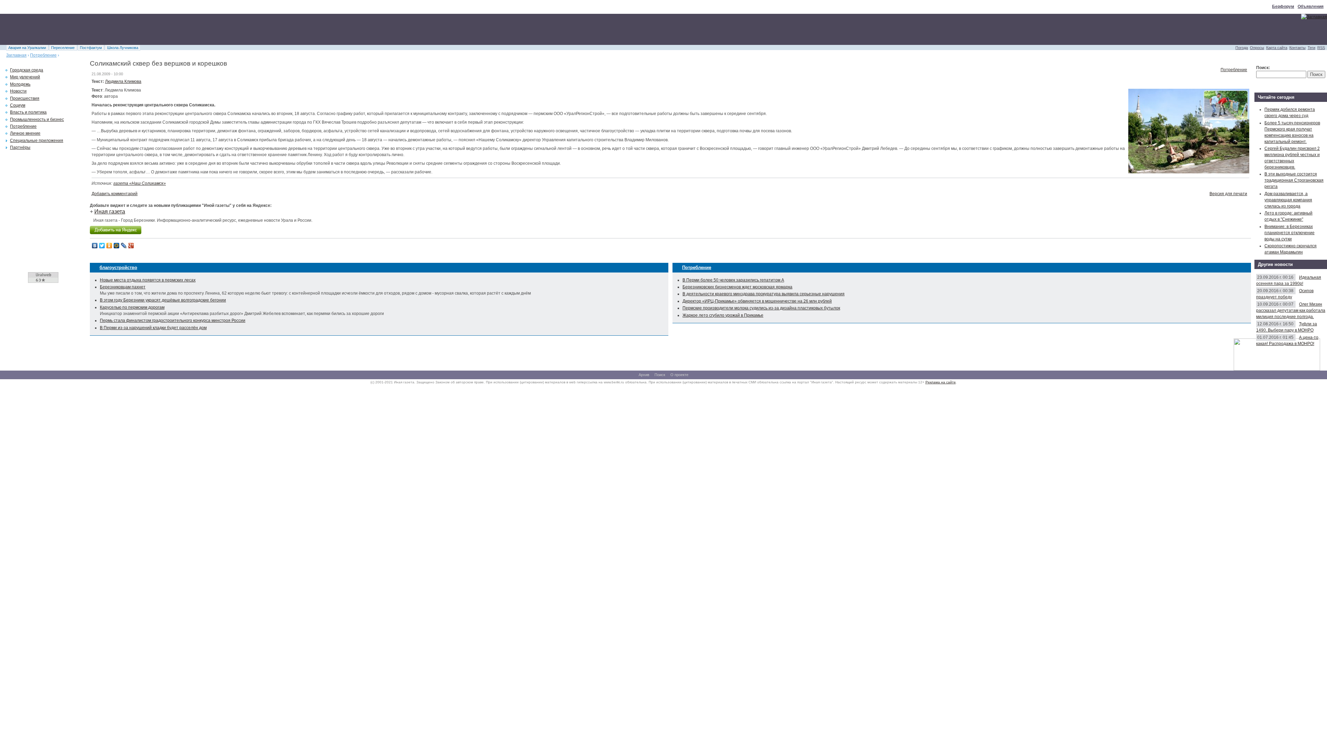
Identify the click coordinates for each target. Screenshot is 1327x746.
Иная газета (109, 211)
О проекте (679, 375)
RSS (1321, 48)
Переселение (63, 48)
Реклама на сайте (940, 382)
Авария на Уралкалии (27, 48)
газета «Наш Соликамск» (139, 183)
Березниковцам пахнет (122, 287)
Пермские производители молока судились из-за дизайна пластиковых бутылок (761, 308)
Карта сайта (1276, 48)
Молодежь (20, 84)
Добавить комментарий (115, 193)
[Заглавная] (1314, 17)
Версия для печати (1228, 193)
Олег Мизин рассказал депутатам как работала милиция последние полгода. (1290, 310)
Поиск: (1263, 67)
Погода (1241, 48)
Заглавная (16, 55)
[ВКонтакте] (94, 245)
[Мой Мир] (116, 245)
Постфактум (91, 48)
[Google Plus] (131, 245)
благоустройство (118, 267)
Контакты (1297, 48)
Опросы (1257, 48)
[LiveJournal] (124, 245)
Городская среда (26, 70)
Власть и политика (28, 112)
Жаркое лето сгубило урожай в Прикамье (723, 315)
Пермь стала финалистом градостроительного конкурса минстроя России (172, 320)
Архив (644, 375)
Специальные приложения (36, 140)
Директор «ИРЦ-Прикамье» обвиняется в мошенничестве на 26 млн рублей (757, 301)
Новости (18, 91)
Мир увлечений (25, 77)
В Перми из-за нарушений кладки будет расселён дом (153, 327)
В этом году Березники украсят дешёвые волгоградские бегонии (163, 300)
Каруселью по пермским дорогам (132, 307)
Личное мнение (25, 133)
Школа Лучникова (122, 48)
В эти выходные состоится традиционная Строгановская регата (1294, 180)
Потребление (43, 55)
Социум (17, 105)
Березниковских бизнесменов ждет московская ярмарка (737, 287)
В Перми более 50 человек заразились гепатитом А (733, 280)
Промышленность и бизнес (37, 119)
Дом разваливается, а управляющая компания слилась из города (1288, 200)
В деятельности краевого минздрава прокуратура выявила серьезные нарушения (764, 293)
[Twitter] (102, 245)
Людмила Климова (123, 81)
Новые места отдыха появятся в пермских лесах (148, 280)
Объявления (1311, 6)
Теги (1311, 48)
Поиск (660, 375)
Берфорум (1283, 6)
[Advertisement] (126, 29)
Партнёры (20, 147)
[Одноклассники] (109, 245)
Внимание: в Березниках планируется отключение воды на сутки (1289, 232)
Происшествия (24, 98)
